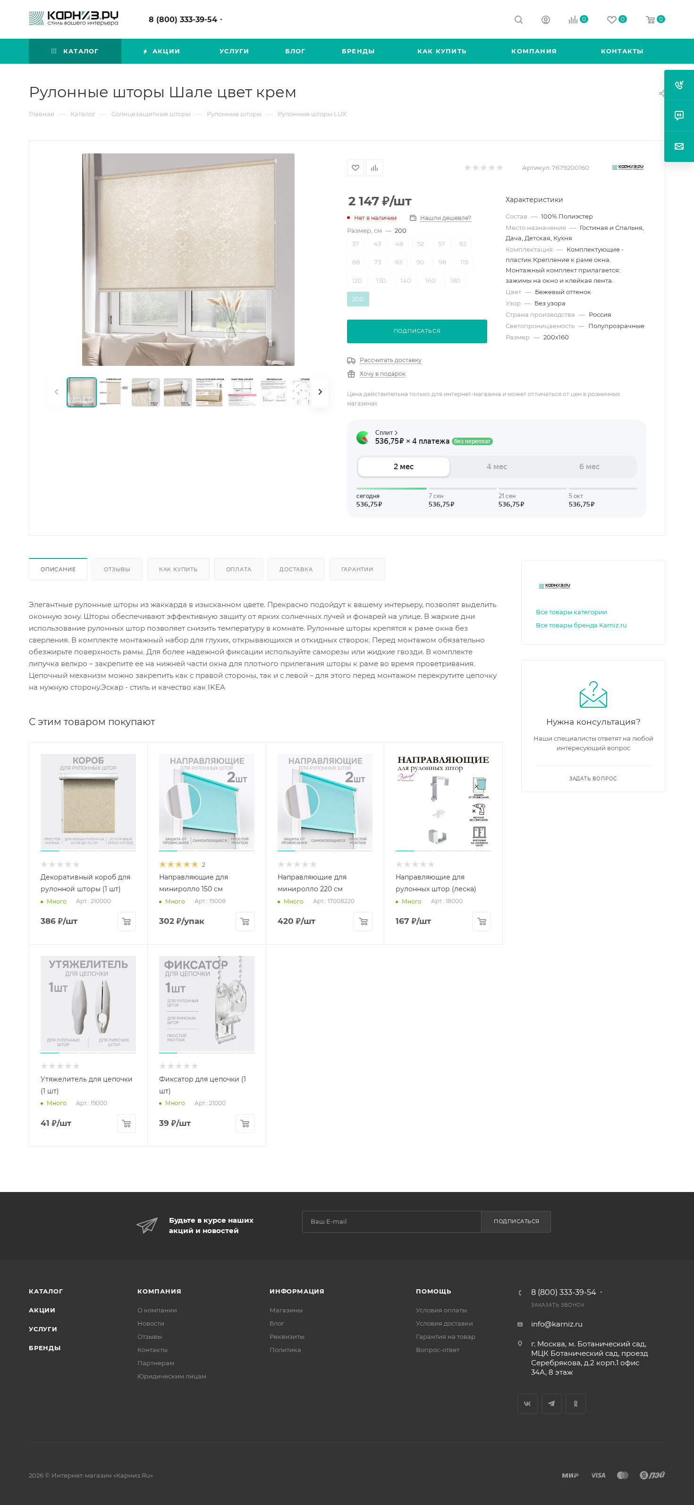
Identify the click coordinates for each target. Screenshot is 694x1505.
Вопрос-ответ (437, 1349)
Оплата (239, 569)
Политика (285, 1349)
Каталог (46, 1291)
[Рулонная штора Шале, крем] (188, 259)
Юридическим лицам (171, 1376)
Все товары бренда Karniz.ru (581, 625)
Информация (297, 1291)
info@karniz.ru (557, 1323)
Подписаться (517, 1221)
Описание (58, 569)
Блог (277, 1323)
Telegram (552, 1404)
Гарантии (357, 569)
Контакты (152, 1349)
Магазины (286, 1310)
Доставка (296, 569)
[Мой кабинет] (546, 21)
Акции (42, 1310)
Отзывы (117, 569)
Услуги (43, 1329)
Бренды (45, 1348)
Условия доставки (444, 1323)
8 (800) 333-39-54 (183, 19)
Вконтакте (527, 1404)
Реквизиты (287, 1336)
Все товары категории (571, 612)
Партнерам (155, 1363)
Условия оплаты (441, 1310)
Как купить (178, 569)
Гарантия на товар (445, 1336)
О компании (157, 1310)
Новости (150, 1323)
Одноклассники (576, 1404)
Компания (159, 1291)
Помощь (433, 1291)
